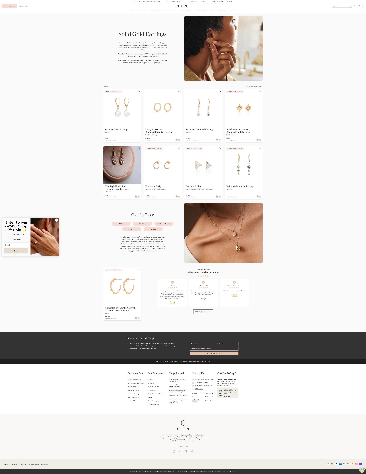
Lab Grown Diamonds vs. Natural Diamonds (176, 385)
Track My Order (132, 386)
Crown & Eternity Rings (204, 11)
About (232, 11)
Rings (121, 223)
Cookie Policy (44, 464)
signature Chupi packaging (152, 63)
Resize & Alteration (133, 397)
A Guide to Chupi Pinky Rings (178, 395)
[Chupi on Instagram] (174, 451)
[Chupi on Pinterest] (186, 451)
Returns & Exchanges (134, 394)
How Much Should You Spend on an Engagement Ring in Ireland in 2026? (178, 400)
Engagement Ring (186, 435)
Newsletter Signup (153, 401)
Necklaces (142, 223)
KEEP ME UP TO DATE (214, 353)
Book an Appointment (201, 382)
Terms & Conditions (34, 464)
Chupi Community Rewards (156, 394)
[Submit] (349, 6)
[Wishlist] (359, 6)
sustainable (180, 439)
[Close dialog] (56, 220)
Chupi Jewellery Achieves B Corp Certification (177, 380)
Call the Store (199, 389)
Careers (150, 397)
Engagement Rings (138, 11)
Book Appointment (9, 6)
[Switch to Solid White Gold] (179, 140)
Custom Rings (170, 11)
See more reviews (203, 312)
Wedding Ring (199, 435)
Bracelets (131, 229)
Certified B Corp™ (153, 386)
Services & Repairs (133, 401)
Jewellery (221, 11)
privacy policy (207, 361)
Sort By (253, 86)
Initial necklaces (164, 223)
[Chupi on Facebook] (192, 451)
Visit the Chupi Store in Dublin (204, 379)
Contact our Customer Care (203, 385)
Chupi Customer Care (134, 379)
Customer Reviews (153, 404)
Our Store (151, 383)
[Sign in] (355, 6)
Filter (106, 86)
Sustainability (152, 390)
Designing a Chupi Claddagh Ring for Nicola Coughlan (177, 391)
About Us (150, 379)
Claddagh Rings (185, 11)
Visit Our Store (23, 6)
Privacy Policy (22, 464)
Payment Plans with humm (136, 383)
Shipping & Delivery (134, 390)
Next (16, 251)
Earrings (153, 229)
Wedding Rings (154, 11)
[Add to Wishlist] (138, 91)
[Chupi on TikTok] (180, 451)
